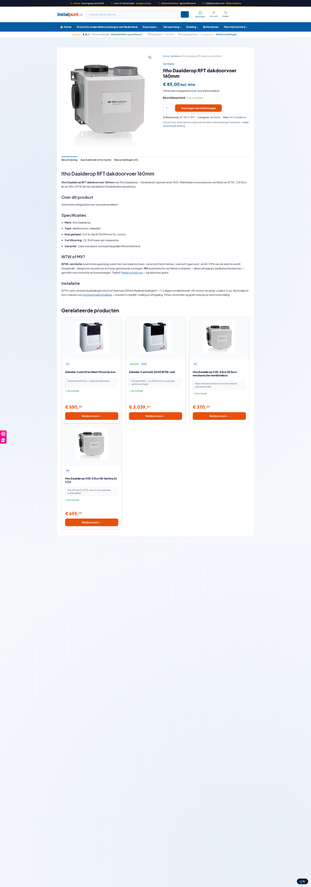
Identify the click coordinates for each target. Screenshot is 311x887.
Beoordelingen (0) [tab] (126, 159)
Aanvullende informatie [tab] (96, 159)
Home (166, 56)
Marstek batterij (235, 27)
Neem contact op (132, 272)
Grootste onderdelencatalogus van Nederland (107, 27)
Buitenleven (211, 27)
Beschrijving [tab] (69, 159)
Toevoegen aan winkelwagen (198, 108)
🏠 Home (65, 27)
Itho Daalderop (238, 117)
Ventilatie (175, 56)
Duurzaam (150, 27)
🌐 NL (302, 881)
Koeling (192, 27)
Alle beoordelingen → (227, 34)
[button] (150, 57)
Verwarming (172, 27)
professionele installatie (97, 294)
